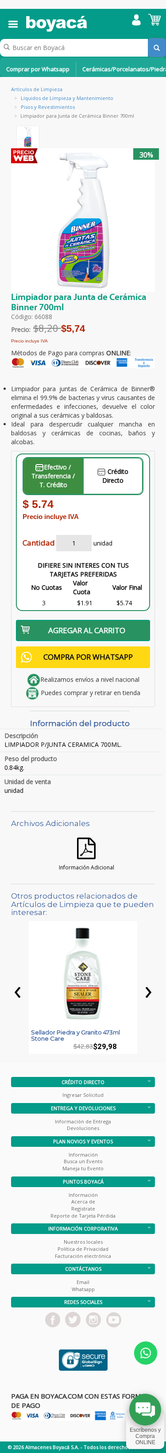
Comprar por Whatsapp (37, 69)
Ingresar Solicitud (83, 1095)
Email (83, 1282)
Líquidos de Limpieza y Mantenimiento (67, 98)
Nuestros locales (83, 1241)
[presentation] (17, 989)
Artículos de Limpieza (36, 89)
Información (83, 1154)
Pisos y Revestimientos (48, 107)
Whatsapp (83, 1289)
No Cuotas (46, 587)
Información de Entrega (83, 1121)
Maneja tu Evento (83, 1168)
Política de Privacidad (83, 1248)
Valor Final (127, 587)
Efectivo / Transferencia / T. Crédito (53, 476)
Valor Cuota (81, 587)
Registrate (83, 1208)
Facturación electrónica (83, 1256)
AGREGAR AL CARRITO (86, 630)
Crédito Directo (115, 475)
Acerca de (83, 1201)
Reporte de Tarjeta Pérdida (83, 1215)
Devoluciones (83, 1128)
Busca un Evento (83, 1161)
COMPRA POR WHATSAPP (88, 657)
